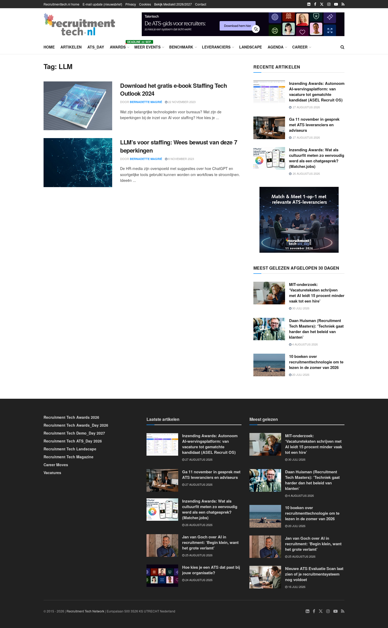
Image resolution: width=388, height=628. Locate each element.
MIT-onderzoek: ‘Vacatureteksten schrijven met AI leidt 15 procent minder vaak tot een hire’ (316, 292)
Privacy (130, 4)
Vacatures (52, 472)
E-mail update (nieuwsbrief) (102, 4)
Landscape (250, 47)
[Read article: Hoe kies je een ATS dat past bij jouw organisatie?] (162, 575)
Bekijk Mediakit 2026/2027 (173, 4)
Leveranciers (216, 47)
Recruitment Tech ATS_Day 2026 (73, 441)
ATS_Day (95, 47)
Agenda (275, 47)
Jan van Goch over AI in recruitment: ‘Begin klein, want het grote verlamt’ (210, 542)
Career (299, 47)
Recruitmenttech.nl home (61, 4)
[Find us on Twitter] (322, 4)
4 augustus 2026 (304, 344)
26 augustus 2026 (198, 525)
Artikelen (71, 47)
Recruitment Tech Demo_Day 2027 (74, 433)
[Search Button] (342, 47)
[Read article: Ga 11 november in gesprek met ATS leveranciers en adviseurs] (269, 127)
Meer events (147, 47)
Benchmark (181, 47)
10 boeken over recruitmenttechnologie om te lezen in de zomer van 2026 (316, 361)
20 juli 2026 (300, 374)
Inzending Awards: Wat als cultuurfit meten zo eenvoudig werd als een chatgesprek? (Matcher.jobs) (316, 158)
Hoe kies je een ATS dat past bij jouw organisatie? (211, 570)
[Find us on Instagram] (328, 4)
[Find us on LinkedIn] (308, 4)
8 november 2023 (180, 159)
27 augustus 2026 (198, 459)
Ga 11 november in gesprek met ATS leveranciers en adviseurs (314, 124)
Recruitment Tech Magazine (68, 456)
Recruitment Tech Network (85, 611)
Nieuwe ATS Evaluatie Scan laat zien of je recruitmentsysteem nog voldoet (314, 574)
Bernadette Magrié (146, 102)
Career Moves (56, 464)
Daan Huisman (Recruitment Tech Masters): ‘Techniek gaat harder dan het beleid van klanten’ (316, 329)
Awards (119, 46)
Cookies (145, 4)
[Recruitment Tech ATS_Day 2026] (299, 219)
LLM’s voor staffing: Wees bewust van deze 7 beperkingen (178, 146)
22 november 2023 (181, 102)
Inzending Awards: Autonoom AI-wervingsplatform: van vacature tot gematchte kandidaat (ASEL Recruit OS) (316, 91)
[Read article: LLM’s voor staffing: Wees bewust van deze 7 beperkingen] (78, 162)
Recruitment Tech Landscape (70, 448)
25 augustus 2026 (198, 555)
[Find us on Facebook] (315, 4)
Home (49, 47)
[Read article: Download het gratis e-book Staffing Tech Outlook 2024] (78, 105)
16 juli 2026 (296, 587)
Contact (200, 4)
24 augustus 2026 (198, 580)
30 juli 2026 (300, 308)
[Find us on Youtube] (336, 4)
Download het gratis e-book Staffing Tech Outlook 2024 (173, 89)
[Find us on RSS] (343, 4)
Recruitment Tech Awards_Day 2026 (76, 425)
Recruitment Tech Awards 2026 (71, 417)
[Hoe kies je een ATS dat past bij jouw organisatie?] (243, 23)
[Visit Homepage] (79, 24)
